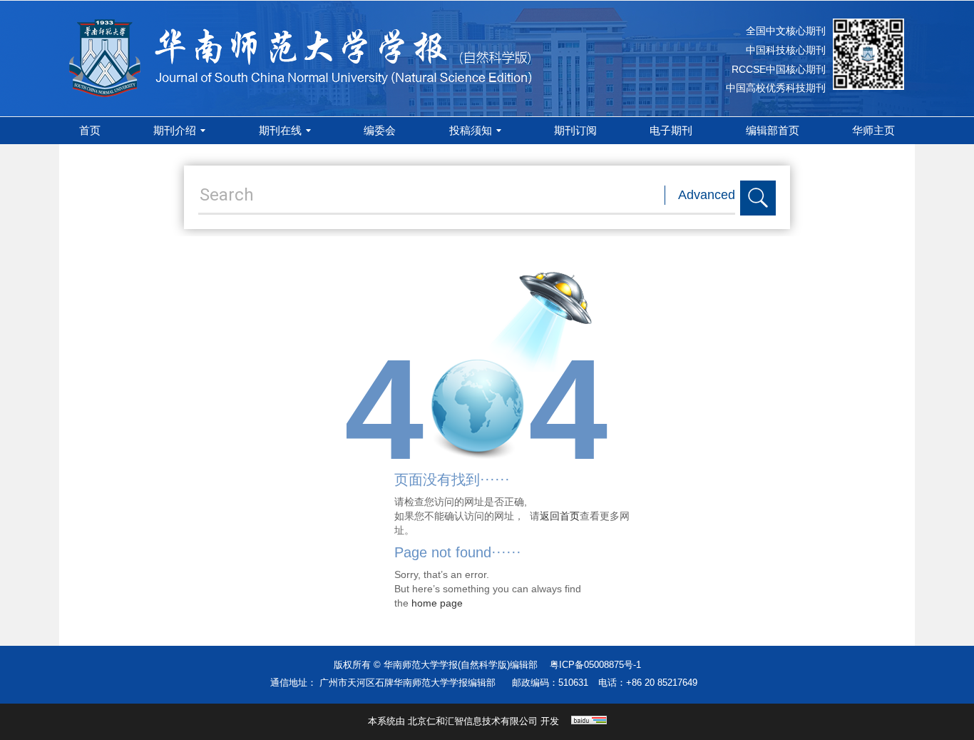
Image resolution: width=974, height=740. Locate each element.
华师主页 (873, 130)
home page (437, 603)
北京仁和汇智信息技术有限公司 (473, 721)
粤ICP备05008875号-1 (595, 664)
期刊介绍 (174, 130)
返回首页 (560, 516)
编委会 (380, 130)
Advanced (706, 195)
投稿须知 (470, 130)
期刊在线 (280, 130)
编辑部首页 (772, 130)
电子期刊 (671, 130)
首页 (90, 130)
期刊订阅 (575, 130)
